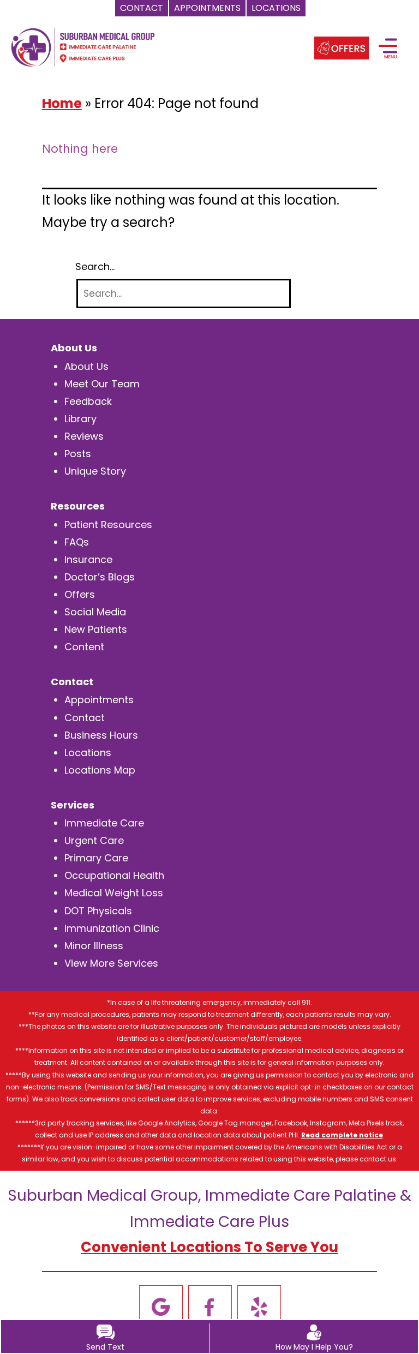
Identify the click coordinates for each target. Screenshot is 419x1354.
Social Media (95, 612)
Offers (79, 594)
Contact (84, 717)
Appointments (99, 699)
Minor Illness (93, 945)
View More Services (111, 963)
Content (84, 647)
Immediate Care (104, 823)
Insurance (88, 559)
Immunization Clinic (111, 928)
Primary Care (96, 858)
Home (62, 103)
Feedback (88, 401)
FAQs (76, 542)
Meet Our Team (102, 384)
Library (80, 419)
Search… (95, 267)
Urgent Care (94, 840)
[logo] (82, 46)
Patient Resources (108, 524)
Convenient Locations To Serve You (209, 1247)
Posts (77, 453)
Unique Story (95, 471)
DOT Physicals (98, 911)
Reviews (84, 436)
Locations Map (99, 770)
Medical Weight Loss (113, 893)
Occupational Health (114, 875)
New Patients (95, 629)
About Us (86, 366)
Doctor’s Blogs (99, 577)
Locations (87, 752)
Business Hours (101, 735)
